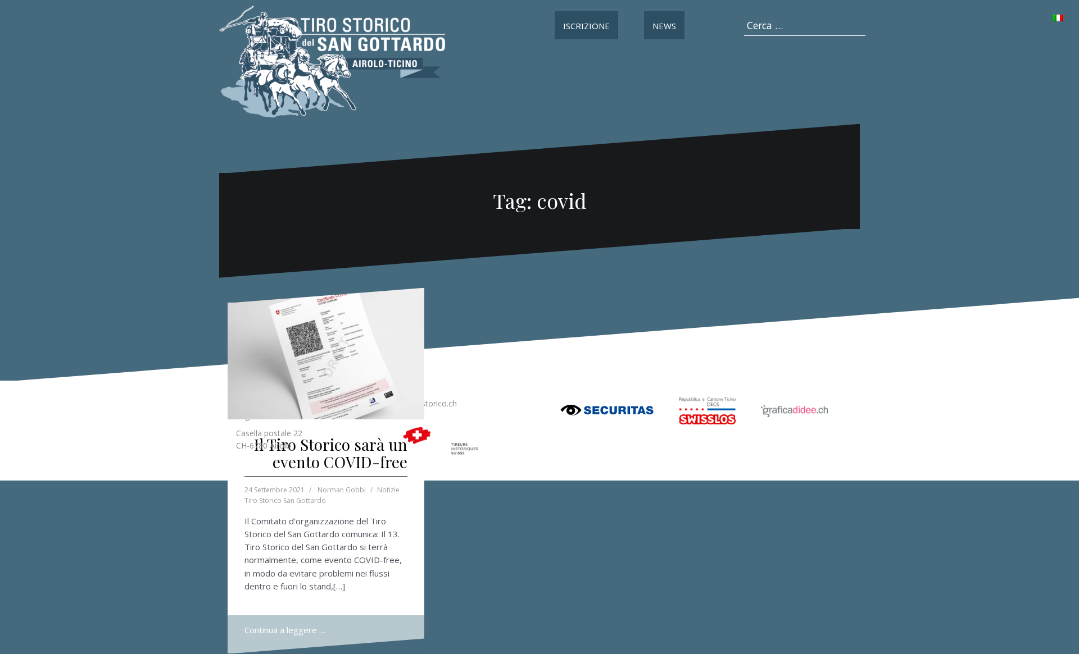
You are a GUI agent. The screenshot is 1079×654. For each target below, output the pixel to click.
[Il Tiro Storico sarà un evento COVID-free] (326, 353)
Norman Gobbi (342, 490)
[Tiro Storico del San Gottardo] (332, 60)
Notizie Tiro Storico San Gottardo (322, 495)
